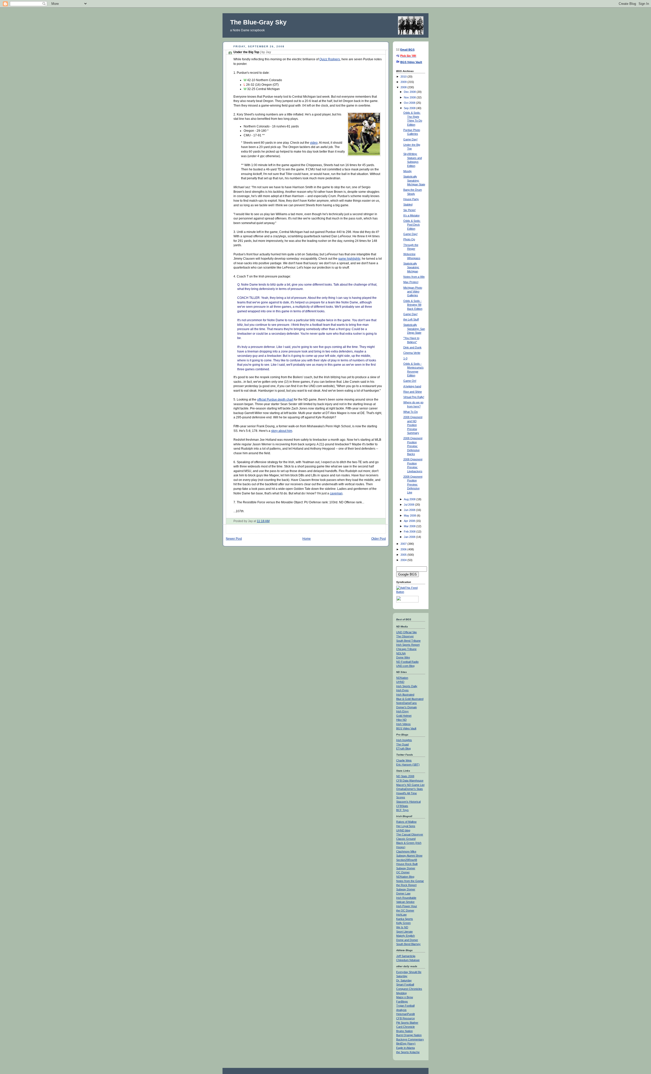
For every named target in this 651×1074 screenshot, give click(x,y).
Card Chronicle (405, 1026)
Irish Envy (402, 711)
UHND (400, 681)
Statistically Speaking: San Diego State (414, 328)
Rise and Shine (412, 391)
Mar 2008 (410, 526)
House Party (411, 199)
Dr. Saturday (404, 980)
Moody (407, 171)
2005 (404, 554)
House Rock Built (407, 863)
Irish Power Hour (406, 906)
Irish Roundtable (406, 897)
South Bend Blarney (408, 944)
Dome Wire (403, 657)
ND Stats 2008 (405, 776)
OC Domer (403, 872)
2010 (404, 76)
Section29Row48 (406, 859)
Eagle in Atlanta (405, 1047)
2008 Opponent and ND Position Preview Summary (412, 425)
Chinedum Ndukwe (408, 960)
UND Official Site (406, 632)
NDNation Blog (405, 876)
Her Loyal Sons (405, 826)
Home (306, 538)
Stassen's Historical (408, 801)
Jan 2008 (410, 536)
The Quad (402, 744)
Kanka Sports (404, 918)
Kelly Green (403, 922)
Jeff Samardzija (405, 956)
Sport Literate (404, 931)
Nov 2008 (410, 97)
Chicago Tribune (406, 649)
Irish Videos (403, 724)
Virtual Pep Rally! (413, 397)
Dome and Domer (407, 939)
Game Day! (410, 139)
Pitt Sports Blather (407, 1022)
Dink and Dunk (412, 347)
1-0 (405, 358)
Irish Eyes (402, 690)
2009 (404, 81)
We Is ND (402, 927)
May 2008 (410, 515)
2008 (404, 87)
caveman (336, 493)
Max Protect (410, 282)
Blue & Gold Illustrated (409, 698)
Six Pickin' (409, 210)
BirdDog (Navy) (406, 1043)
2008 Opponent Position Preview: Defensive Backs (412, 446)
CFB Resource (405, 1018)
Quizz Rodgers (329, 59)
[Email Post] (270, 521)
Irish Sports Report (408, 644)
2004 (404, 560)
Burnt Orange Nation (409, 1035)
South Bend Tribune (408, 640)
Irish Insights (404, 740)
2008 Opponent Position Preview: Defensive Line (412, 484)
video (314, 142)
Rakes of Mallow (406, 821)
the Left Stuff (411, 319)
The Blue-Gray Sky (258, 22)
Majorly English (405, 935)
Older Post (378, 538)
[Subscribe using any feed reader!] (410, 591)
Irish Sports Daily (406, 686)
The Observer (405, 636)
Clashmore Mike (406, 851)
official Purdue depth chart (275, 399)
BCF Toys (402, 810)
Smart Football (405, 984)
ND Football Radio (407, 661)
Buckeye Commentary (410, 1039)
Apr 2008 (410, 520)
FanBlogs (402, 1001)
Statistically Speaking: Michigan (411, 267)
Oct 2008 (410, 102)
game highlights (349, 258)
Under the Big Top (252, 52)
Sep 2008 (410, 108)
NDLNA (401, 653)
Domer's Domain (406, 707)
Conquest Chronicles (409, 988)
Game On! (409, 380)
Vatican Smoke (405, 901)
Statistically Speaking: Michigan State (414, 180)
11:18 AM (263, 521)
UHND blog (403, 830)
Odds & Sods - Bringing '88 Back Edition (412, 304)
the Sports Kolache (408, 1052)
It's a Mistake (411, 215)
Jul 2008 (409, 504)
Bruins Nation (404, 1031)
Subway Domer (405, 868)
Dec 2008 (410, 91)
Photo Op (409, 239)
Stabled (407, 204)
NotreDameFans (406, 702)
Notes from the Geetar (410, 880)
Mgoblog (401, 993)
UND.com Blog (405, 665)
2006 (404, 549)
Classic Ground (406, 838)
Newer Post (234, 538)
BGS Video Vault (406, 728)
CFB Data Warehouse (409, 780)
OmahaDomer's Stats (409, 788)
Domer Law (403, 893)
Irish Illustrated (405, 694)
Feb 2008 (410, 531)
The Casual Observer (409, 834)
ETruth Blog (403, 748)
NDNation (402, 677)
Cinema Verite (411, 352)
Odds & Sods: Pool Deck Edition (412, 224)
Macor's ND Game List (410, 784)
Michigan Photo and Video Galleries (412, 291)
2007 (404, 543)
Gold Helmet (403, 715)
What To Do (410, 411)
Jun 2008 (410, 509)
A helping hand (412, 386)
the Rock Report (406, 885)
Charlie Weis (404, 760)
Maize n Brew (404, 997)
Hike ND (401, 719)
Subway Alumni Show (409, 855)
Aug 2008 (410, 499)
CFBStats (402, 805)
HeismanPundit (405, 1014)
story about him (281, 430)
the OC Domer (405, 910)
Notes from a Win (414, 276)
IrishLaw (401, 914)
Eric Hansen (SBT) (408, 764)
